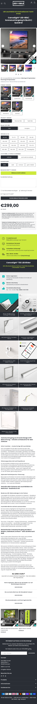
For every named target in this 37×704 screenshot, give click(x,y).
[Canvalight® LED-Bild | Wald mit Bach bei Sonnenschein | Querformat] (9, 618)
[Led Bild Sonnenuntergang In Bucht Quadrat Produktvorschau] (4, 68)
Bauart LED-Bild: (5, 125)
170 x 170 (31, 145)
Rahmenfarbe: (5, 161)
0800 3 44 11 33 (5, 667)
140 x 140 (5, 145)
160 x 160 (22, 145)
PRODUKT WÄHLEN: (6, 118)
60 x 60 (5, 137)
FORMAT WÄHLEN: (6, 85)
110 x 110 (14, 141)
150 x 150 (13, 145)
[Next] (34, 46)
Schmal (17, 113)
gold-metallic (30, 165)
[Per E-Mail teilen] (21, 74)
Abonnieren (31, 653)
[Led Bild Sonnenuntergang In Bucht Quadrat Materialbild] (20, 68)
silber (4, 165)
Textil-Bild (30, 121)
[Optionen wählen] (3, 624)
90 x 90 (31, 137)
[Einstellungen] (31, 2)
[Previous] (3, 46)
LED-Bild (6, 121)
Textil (9, 128)
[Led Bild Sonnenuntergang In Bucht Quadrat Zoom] (28, 68)
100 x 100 (5, 141)
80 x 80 (23, 137)
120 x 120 (22, 141)
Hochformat (29, 98)
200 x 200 (21, 149)
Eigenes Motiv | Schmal (25, 628)
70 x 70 (13, 137)
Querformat (17, 98)
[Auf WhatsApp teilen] (18, 74)
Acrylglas (27, 128)
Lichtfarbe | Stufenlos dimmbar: (11, 154)
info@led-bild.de (6, 669)
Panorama (6, 113)
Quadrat (6, 98)
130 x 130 (31, 141)
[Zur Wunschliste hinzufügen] (3, 621)
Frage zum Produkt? (8, 194)
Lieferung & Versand (26, 190)
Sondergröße (30, 149)
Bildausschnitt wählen (18, 173)
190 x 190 (12, 149)
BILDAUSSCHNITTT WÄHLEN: (8, 170)
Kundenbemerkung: (6, 177)
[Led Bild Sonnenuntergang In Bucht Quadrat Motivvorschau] (12, 68)
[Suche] (4, 3)
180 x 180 (4, 149)
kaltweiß (9, 157)
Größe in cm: (5, 134)
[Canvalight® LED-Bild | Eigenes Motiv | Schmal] (27, 618)
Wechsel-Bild (18, 121)
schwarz (21, 165)
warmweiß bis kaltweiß (27, 157)
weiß (12, 165)
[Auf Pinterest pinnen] (16, 74)
